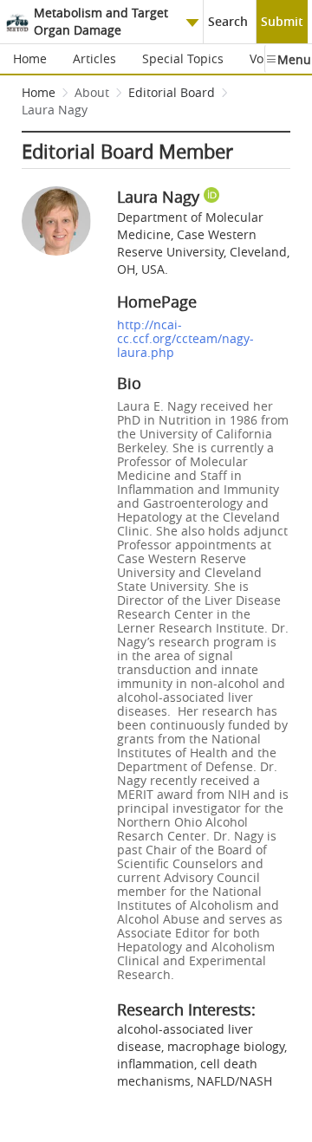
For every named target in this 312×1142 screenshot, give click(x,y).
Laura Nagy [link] (55, 109)
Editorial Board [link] (171, 92)
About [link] (92, 92)
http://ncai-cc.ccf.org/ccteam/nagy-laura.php (185, 338)
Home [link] (38, 92)
